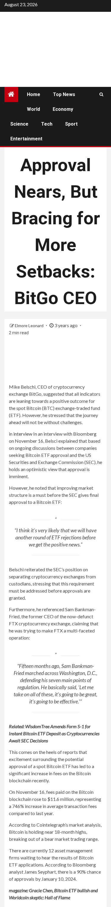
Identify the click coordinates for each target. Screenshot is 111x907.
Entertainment (26, 139)
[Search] (101, 94)
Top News (64, 94)
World (33, 109)
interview (22, 434)
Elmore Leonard (29, 325)
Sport (71, 124)
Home (33, 94)
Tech (46, 124)
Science (19, 124)
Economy (63, 109)
